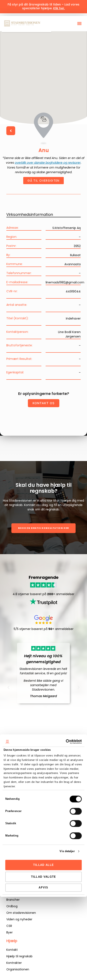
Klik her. (59, 8)
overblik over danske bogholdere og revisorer (48, 163)
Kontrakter (14, 963)
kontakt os (44, 403)
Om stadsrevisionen (21, 913)
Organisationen (17, 969)
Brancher (13, 900)
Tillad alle (43, 864)
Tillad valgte (43, 876)
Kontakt (12, 950)
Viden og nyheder (19, 919)
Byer (9, 932)
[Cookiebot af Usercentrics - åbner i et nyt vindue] (63, 741)
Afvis (43, 887)
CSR (9, 926)
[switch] (76, 811)
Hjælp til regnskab (19, 956)
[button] (79, 23)
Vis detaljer (67, 851)
